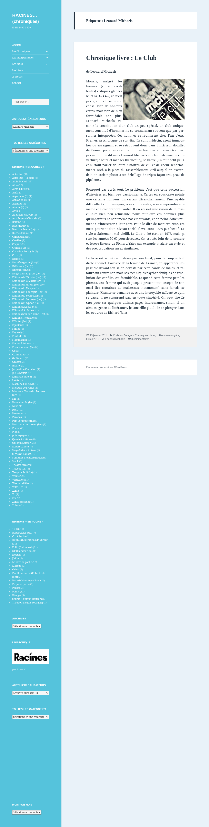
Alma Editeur (20, 189)
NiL (14, 398)
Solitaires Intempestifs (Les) (28, 457)
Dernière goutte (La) (24, 262)
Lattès (15, 380)
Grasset (16, 362)
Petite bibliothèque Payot (26, 580)
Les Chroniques (21, 51)
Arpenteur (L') (20, 196)
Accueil (16, 45)
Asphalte (17, 203)
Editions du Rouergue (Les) (27, 292)
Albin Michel (19, 181)
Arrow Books (19, 200)
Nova (15, 406)
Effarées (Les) (19, 321)
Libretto (16, 565)
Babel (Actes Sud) (22, 532)
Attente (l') (18, 207)
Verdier (16, 476)
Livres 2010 (92, 339)
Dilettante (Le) (20, 270)
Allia (15, 185)
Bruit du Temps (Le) (23, 229)
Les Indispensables (22, 57)
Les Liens (17, 70)
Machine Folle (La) (23, 384)
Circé (15, 255)
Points (15, 591)
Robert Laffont (20, 446)
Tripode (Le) (19, 468)
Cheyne (16, 244)
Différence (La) (20, 266)
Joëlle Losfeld (19, 373)
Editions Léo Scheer (23, 310)
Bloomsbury (19, 225)
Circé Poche (19, 536)
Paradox (17, 417)
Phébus (16, 428)
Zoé (14, 498)
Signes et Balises (21, 454)
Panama (17, 413)
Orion (15, 569)
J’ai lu (15, 558)
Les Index (17, 64)
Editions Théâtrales (23, 317)
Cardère (16, 240)
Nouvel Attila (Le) (22, 402)
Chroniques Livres (145, 335)
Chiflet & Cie (19, 247)
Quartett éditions (22, 439)
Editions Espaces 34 (23, 306)
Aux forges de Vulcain (25, 218)
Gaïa (15, 351)
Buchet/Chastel (20, 233)
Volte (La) (17, 487)
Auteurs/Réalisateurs (29, 119)
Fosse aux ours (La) (23, 347)
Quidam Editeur (21, 443)
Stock (15, 461)
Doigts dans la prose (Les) (26, 273)
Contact (16, 83)
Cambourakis (20, 236)
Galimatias (18, 354)
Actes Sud (17, 174)
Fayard (16, 332)
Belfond (16, 222)
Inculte (16, 365)
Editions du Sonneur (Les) (27, 299)
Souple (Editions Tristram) (27, 599)
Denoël (16, 259)
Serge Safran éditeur (24, 450)
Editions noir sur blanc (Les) (28, 314)
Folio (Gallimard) (22, 547)
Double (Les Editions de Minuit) (30, 540)
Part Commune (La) (23, 420)
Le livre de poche (22, 562)
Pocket (16, 588)
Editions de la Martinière (26, 281)
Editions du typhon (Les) (26, 303)
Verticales (17, 479)
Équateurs (18, 325)
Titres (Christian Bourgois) (27, 602)
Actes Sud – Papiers (23, 178)
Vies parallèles (20, 483)
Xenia (15, 490)
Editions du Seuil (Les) (25, 295)
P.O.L (15, 409)
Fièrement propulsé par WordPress (106, 367)
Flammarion (19, 340)
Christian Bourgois (23, 251)
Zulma (16, 505)
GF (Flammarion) (22, 551)
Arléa (15, 192)
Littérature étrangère (168, 335)
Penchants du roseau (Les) (27, 424)
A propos (17, 76)
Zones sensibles (21, 501)
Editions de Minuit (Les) (25, 284)
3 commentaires (140, 339)
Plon (15, 432)
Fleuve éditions (21, 343)
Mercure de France (23, 387)
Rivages (16, 595)
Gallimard (18, 358)
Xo (13, 494)
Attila (15, 211)
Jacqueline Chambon (24, 369)
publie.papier (20, 435)
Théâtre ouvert (21, 465)
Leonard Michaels (115, 339)
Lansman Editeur (22, 376)
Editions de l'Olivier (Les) (26, 277)
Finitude (17, 336)
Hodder (16, 554)
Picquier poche (21, 584)
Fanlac (16, 328)
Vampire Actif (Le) (22, 472)
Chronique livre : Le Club (121, 57)
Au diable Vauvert (22, 214)
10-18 (15, 529)
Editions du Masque (23, 288)
